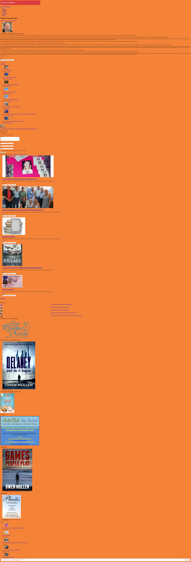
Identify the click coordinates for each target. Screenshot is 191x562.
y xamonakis (9, 101)
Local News (4, 10)
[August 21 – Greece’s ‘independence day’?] (6, 75)
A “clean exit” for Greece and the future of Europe (10, 99)
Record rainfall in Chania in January (8, 557)
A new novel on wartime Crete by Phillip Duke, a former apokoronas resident (14, 542)
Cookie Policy (17, 560)
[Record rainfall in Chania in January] (6, 555)
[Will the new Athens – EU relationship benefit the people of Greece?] (6, 119)
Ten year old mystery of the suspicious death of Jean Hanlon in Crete (62, 304)
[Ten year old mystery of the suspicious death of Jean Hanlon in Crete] (28, 176)
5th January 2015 (3, 20)
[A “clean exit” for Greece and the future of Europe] (6, 97)
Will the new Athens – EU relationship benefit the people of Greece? (13, 121)
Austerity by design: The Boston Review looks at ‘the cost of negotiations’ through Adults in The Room (18, 114)
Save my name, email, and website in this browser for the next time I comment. (13, 150)
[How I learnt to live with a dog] (6, 68)
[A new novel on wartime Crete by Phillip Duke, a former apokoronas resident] (12, 265)
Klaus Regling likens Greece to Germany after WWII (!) (11, 106)
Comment (3, 12)
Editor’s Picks (2, 64)
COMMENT (11, 20)
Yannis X (7, 20)
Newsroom (10, 115)
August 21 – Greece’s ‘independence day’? (9, 77)
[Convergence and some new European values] (6, 90)
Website (1, 147)
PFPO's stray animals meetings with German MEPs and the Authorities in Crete (63, 312)
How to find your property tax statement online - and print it (60, 307)
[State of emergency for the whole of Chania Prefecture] (6, 548)
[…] (60, 238)
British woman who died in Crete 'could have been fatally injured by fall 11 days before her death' (66, 315)
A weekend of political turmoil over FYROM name (10, 84)
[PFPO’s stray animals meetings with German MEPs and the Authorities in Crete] (27, 207)
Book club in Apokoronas (6, 535)
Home (3, 8)
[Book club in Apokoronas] (13, 234)
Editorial (15, 20)
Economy (3, 11)
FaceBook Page (3, 298)
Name (1, 142)
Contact (3, 15)
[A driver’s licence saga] (12, 287)
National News (4, 9)
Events (3, 14)
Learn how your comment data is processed (19, 154)
